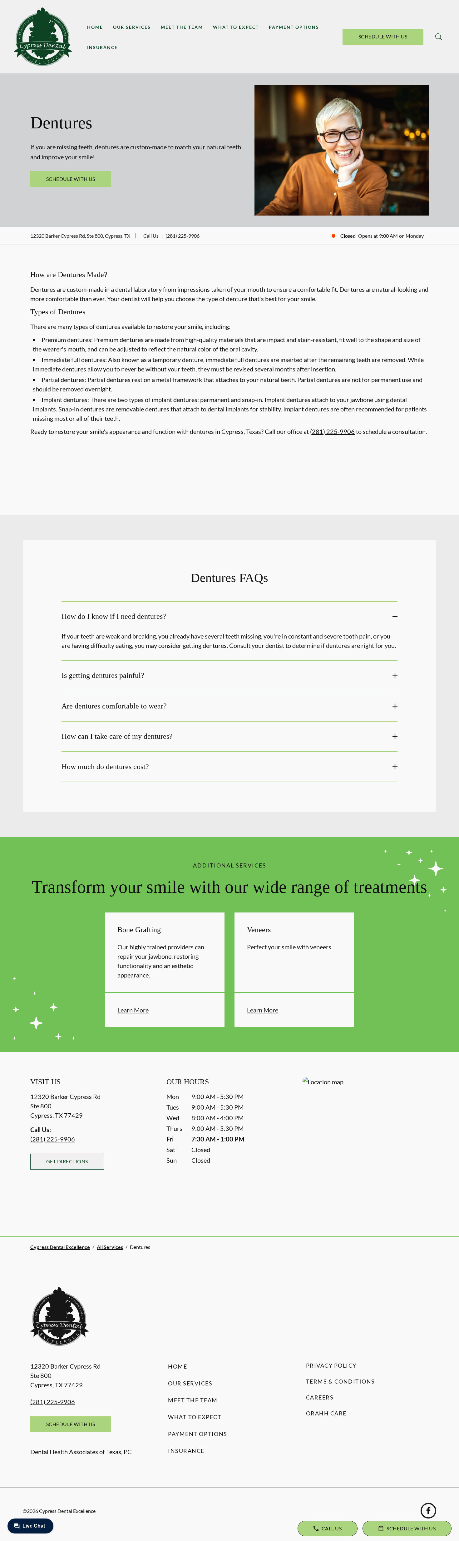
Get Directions (67, 1161)
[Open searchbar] (438, 37)
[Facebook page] (428, 1511)
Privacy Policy (331, 1365)
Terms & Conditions (340, 1381)
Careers (320, 1397)
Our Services (132, 27)
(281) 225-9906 (182, 236)
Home (95, 27)
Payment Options (294, 27)
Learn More (133, 1010)
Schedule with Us (382, 36)
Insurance (102, 47)
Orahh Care (326, 1413)
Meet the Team (182, 27)
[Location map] (366, 1144)
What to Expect (236, 27)
